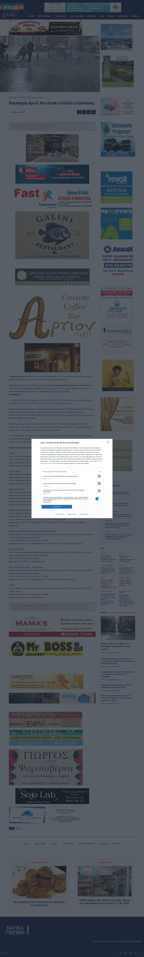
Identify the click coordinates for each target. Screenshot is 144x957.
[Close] (108, 443)
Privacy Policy (84, 514)
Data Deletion (60, 514)
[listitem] (72, 471)
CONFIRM (57, 507)
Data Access (72, 514)
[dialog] (72, 478)
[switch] (98, 476)
